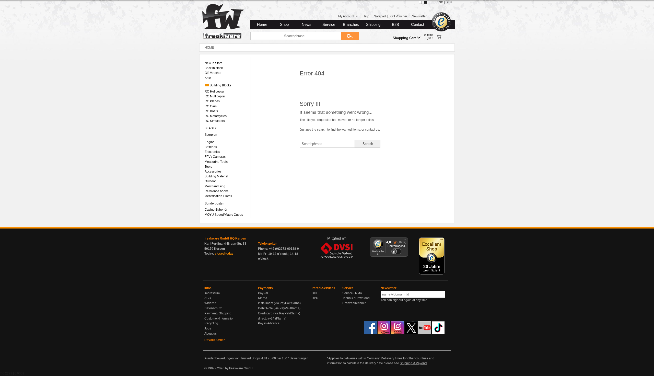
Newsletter (419, 16)
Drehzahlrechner (354, 303)
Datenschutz (213, 308)
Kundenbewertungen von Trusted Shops (232, 358)
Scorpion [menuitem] (211, 134)
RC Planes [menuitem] (212, 101)
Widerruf (210, 303)
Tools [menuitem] (208, 166)
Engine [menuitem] (210, 142)
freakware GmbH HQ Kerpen (225, 238)
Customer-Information (219, 318)
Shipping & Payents (413, 363)
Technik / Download (356, 298)
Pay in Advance (268, 323)
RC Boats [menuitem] (211, 111)
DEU (449, 2)
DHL (315, 293)
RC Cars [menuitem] (211, 106)
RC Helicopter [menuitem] (214, 91)
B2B (395, 24)
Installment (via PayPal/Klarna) (279, 303)
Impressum (212, 293)
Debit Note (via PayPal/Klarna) (279, 308)
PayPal (263, 293)
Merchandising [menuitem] (215, 186)
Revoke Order (214, 340)
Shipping (373, 24)
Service (328, 24)
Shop (284, 24)
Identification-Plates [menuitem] (218, 196)
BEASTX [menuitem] (211, 128)
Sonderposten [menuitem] (214, 203)
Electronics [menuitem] (212, 152)
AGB (207, 298)
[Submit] (350, 36)
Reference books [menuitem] (216, 191)
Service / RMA (352, 293)
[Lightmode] (420, 2)
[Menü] (405, 240)
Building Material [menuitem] (216, 176)
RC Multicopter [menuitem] (215, 96)
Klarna (262, 298)
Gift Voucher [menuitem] (213, 73)
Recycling (211, 323)
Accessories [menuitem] (213, 171)
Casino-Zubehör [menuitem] (216, 209)
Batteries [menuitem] (211, 147)
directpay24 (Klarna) (272, 318)
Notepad (380, 16)
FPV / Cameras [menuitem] (215, 156)
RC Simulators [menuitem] (215, 121)
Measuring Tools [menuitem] (216, 162)
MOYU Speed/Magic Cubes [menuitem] (224, 215)
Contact (417, 24)
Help (366, 16)
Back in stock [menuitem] (214, 68)
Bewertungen (299, 358)
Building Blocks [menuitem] (220, 85)
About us (210, 333)
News (306, 24)
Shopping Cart (404, 38)
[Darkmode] (425, 2)
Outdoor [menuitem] (210, 181)
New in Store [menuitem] (214, 63)
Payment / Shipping (217, 313)
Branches (351, 24)
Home (262, 24)
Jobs (207, 328)
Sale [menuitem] (208, 78)
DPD (315, 298)
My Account (346, 16)
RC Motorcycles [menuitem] (216, 116)
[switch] (396, 251)
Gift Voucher (398, 16)
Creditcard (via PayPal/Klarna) (279, 313)
